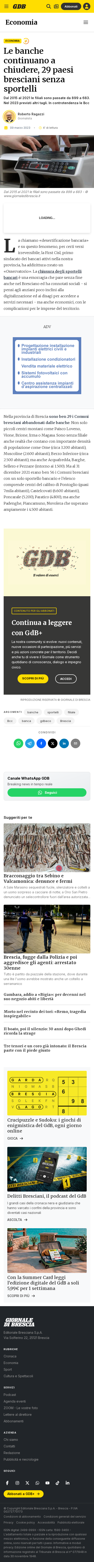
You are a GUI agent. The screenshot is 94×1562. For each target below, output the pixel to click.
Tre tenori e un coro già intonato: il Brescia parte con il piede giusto (45, 1048)
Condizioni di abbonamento (22, 1516)
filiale (71, 712)
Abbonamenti (14, 1421)
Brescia (65, 721)
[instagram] (17, 1483)
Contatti (9, 1446)
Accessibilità (46, 1522)
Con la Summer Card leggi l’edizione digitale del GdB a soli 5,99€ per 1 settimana (43, 1283)
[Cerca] (49, 6)
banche (32, 712)
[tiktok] (57, 1483)
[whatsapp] (37, 1483)
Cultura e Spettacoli (18, 1376)
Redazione (12, 1453)
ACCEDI (66, 679)
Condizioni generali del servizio (65, 1516)
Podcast (10, 1395)
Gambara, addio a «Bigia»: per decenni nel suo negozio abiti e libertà (45, 996)
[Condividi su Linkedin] (64, 743)
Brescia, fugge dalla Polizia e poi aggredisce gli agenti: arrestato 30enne (40, 962)
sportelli (53, 712)
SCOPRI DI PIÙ (33, 678)
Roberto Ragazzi (31, 114)
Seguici (51, 792)
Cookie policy (25, 1522)
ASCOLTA (14, 1220)
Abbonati (71, 6)
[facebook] (7, 1483)
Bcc (10, 721)
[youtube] (47, 1483)
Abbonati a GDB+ (20, 1494)
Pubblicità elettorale (70, 1522)
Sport (8, 1369)
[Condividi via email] (75, 743)
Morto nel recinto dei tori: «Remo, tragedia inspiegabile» (45, 1013)
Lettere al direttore (18, 1414)
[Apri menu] (6, 6)
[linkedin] (67, 1483)
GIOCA (12, 1138)
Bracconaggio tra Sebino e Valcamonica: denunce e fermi (38, 878)
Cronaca (10, 1356)
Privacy (8, 1522)
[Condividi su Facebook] (41, 743)
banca (26, 721)
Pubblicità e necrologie (21, 1459)
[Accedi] (86, 6)
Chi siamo (11, 1439)
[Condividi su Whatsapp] (18, 743)
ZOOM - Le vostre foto (21, 1408)
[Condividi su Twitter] (52, 743)
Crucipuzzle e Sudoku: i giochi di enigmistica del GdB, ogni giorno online (44, 1125)
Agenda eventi (15, 1401)
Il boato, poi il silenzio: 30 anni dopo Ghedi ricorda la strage (45, 1031)
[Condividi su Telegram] (30, 743)
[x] (27, 1483)
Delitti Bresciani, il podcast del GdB (46, 1196)
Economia (12, 40)
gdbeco (45, 721)
